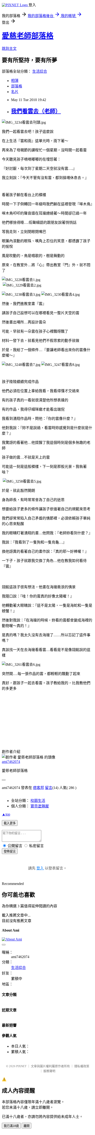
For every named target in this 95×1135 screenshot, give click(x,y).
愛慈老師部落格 (27, 36)
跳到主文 (9, 49)
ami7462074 (11, 762)
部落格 (16, 86)
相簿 (14, 81)
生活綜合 (39, 71)
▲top (6, 814)
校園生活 (37, 801)
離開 (27, 1126)
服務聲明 (49, 1071)
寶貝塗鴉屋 (39, 806)
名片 (14, 92)
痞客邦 (38, 788)
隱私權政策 (81, 1066)
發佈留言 (10, 851)
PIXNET (21, 1066)
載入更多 (10, 823)
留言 (48, 788)
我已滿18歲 (11, 1126)
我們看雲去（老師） (36, 111)
